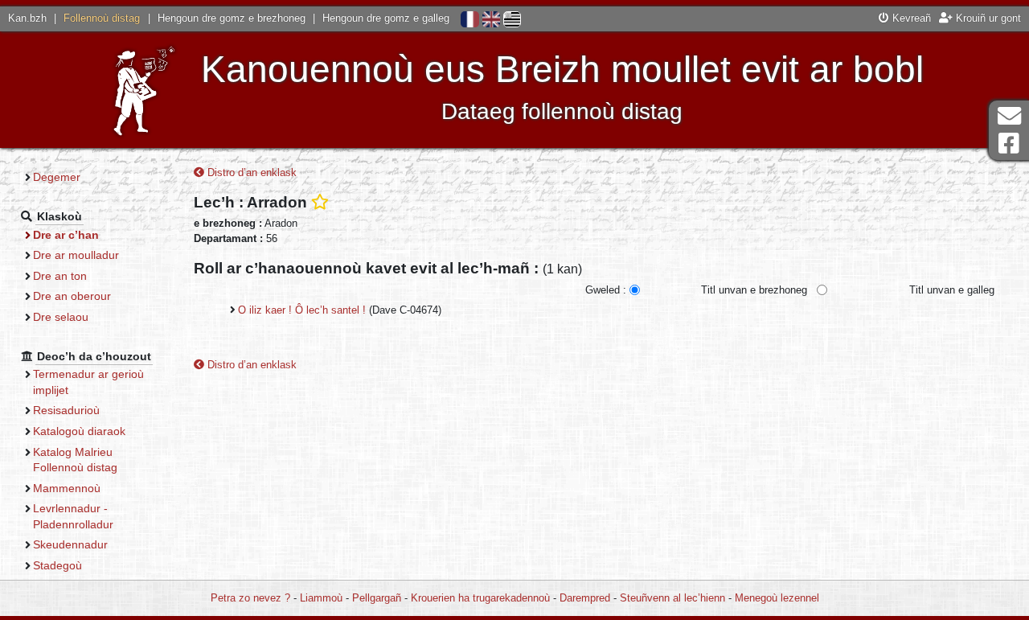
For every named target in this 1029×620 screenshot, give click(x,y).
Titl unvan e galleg (951, 290)
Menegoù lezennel (777, 598)
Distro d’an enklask (250, 172)
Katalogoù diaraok (79, 431)
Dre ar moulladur (76, 254)
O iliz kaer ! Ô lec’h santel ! (302, 310)
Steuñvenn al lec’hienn (672, 598)
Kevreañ (910, 18)
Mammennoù (66, 488)
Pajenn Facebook (1009, 143)
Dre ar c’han (66, 234)
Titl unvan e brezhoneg (754, 290)
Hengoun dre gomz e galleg (385, 18)
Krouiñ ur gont (987, 18)
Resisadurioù (66, 410)
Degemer (56, 176)
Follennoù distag (102, 18)
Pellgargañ (376, 598)
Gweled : (605, 290)
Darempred (585, 598)
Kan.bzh (27, 18)
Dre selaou (60, 316)
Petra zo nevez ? (250, 598)
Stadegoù (57, 565)
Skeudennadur (70, 544)
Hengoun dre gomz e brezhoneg (231, 18)
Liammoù (321, 598)
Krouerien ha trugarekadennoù (480, 598)
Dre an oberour (72, 295)
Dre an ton (60, 275)
